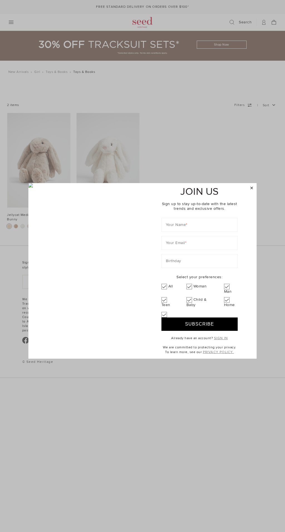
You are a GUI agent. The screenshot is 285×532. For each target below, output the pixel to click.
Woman (200, 286)
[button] (252, 188)
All (170, 286)
